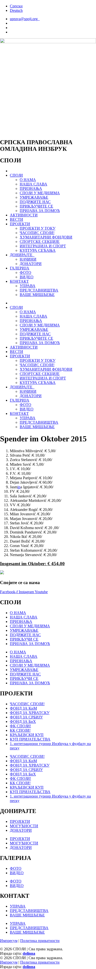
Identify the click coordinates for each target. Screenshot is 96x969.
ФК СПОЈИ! (20, 726)
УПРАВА (27, 286)
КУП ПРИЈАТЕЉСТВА (30, 739)
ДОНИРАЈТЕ (22, 255)
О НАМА (28, 180)
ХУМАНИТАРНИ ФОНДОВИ (46, 237)
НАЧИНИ (28, 259)
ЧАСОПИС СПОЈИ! (37, 233)
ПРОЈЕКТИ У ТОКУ (37, 228)
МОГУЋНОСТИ (24, 826)
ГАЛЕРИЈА (19, 268)
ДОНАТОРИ (31, 264)
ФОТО (25, 272)
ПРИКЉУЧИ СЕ (24, 639)
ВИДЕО (26, 277)
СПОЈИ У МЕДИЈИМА (40, 193)
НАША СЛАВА (33, 184)
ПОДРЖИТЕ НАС (35, 202)
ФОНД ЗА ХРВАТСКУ (29, 713)
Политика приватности (40, 941)
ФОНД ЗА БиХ (23, 721)
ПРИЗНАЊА (31, 188)
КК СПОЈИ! (20, 730)
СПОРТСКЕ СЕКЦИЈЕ (40, 241)
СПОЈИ (16, 175)
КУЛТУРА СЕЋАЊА (38, 250)
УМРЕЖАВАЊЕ (34, 197)
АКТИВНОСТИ (24, 215)
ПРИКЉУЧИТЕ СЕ (36, 206)
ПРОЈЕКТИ (20, 224)
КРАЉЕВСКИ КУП (27, 735)
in (18, 487)
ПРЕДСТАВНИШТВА (39, 290)
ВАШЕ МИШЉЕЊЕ (37, 295)
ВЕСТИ (16, 219)
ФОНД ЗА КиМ (23, 708)
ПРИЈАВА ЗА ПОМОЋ (40, 211)
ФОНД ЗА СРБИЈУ (26, 717)
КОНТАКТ (19, 281)
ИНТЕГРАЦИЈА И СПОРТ (43, 246)
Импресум (8, 941)
